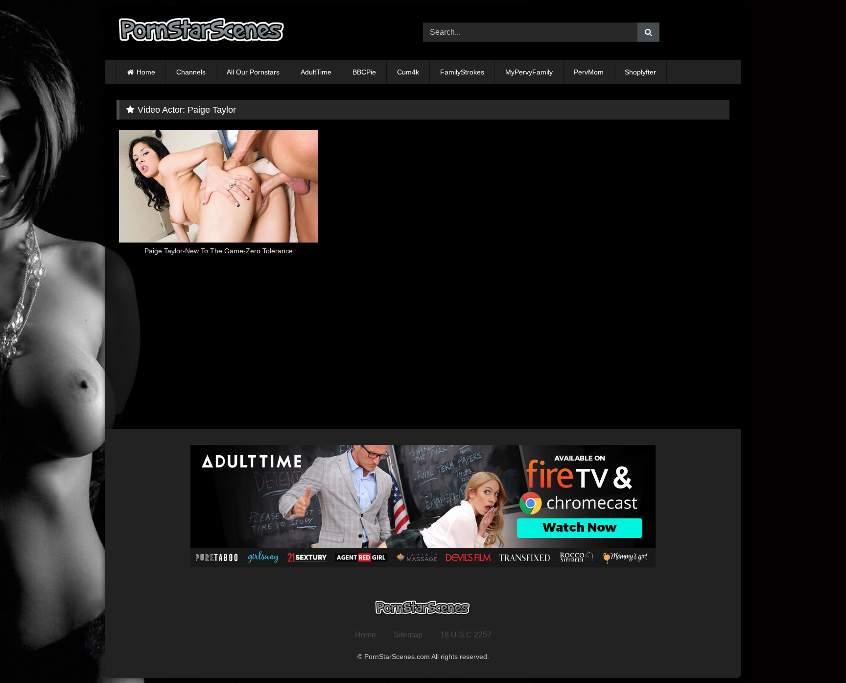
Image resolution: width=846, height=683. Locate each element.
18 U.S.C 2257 (466, 635)
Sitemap (408, 635)
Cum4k (408, 72)
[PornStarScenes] (202, 32)
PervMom (589, 72)
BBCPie (364, 72)
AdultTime (316, 72)
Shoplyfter (640, 72)
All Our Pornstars (253, 72)
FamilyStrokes (462, 72)
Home (146, 72)
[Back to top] (815, 653)
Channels (191, 72)
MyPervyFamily (529, 72)
